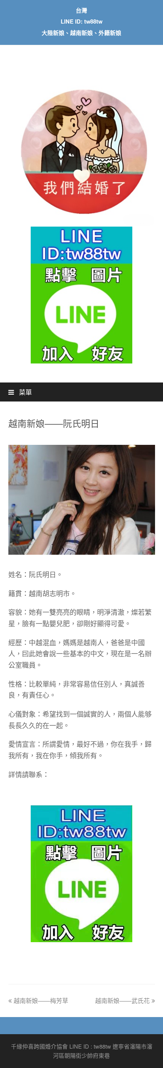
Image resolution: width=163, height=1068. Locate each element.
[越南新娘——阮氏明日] (81, 552)
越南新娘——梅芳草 (41, 1000)
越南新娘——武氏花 (122, 1000)
